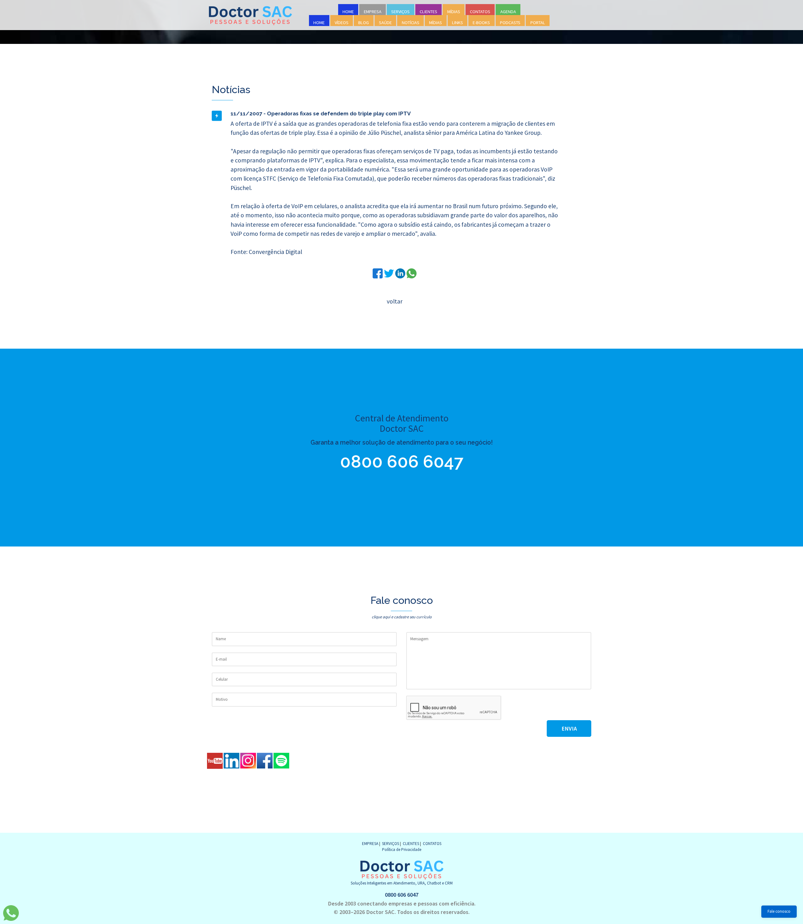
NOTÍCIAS (410, 22)
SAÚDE (385, 22)
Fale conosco (779, 911)
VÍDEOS (341, 22)
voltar (394, 301)
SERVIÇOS (400, 11)
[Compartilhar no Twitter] (389, 273)
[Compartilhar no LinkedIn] (401, 273)
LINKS (457, 22)
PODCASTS (510, 22)
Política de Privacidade (401, 849)
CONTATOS (480, 11)
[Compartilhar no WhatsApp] (412, 273)
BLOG (363, 22)
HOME (348, 11)
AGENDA (508, 11)
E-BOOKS (481, 22)
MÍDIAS (453, 11)
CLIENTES (428, 11)
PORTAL (537, 22)
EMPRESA (372, 11)
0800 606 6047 (401, 461)
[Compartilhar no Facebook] (378, 273)
